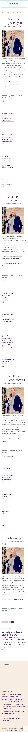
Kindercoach (12, 264)
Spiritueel (20, 644)
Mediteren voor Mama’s (16, 378)
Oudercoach (13, 84)
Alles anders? (16, 538)
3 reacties (21, 599)
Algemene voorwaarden (13, 730)
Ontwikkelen (5, 84)
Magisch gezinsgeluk (15, 21)
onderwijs (13, 642)
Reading (15, 644)
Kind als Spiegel (13, 82)
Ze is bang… (5, 511)
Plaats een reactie (7, 266)
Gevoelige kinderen (11, 632)
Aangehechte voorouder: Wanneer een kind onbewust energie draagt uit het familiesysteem (13, 718)
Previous (5, 622)
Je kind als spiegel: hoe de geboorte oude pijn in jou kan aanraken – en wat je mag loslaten (8, 160)
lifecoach (21, 640)
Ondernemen (6, 642)
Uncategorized (4, 647)
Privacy (4, 730)
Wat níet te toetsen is (15, 198)
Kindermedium (6, 640)
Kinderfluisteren (17, 637)
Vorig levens (11, 647)
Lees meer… (17, 76)
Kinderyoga (15, 640)
